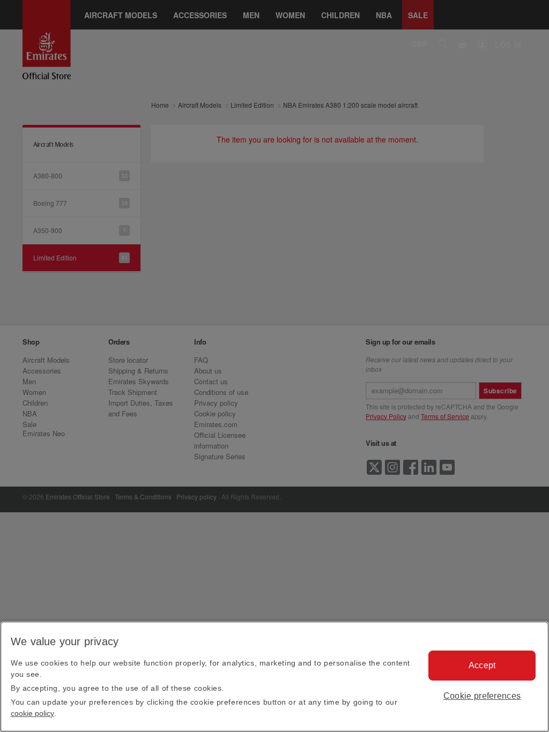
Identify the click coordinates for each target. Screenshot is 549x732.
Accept (482, 665)
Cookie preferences (482, 695)
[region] (274, 676)
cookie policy (32, 713)
